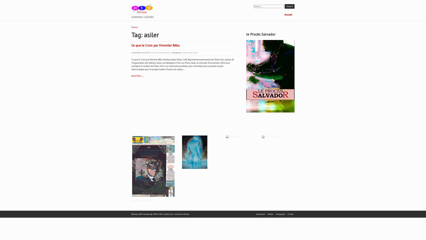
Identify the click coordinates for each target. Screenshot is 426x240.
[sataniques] (153, 197)
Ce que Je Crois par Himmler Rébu (155, 45)
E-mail (291, 214)
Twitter (270, 214)
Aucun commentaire (160, 52)
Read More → (137, 75)
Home (134, 27)
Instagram (280, 214)
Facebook (260, 214)
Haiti (195, 52)
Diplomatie (187, 52)
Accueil (288, 14)
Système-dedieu (181, 214)
